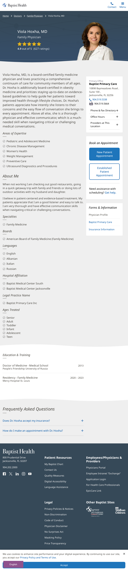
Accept (64, 565)
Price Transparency (55, 543)
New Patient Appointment (104, 154)
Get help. (110, 192)
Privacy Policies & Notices (58, 508)
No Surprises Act (53, 531)
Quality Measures (54, 475)
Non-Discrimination (55, 514)
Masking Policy (53, 537)
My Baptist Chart (53, 464)
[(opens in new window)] (120, 512)
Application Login (96, 479)
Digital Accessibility (55, 481)
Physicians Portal (96, 467)
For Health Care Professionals (103, 484)
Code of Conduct (54, 520)
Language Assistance (56, 487)
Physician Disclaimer (56, 526)
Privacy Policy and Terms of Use (38, 557)
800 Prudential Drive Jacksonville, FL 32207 (15, 459)
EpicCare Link (93, 490)
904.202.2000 (10, 467)
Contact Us (50, 469)
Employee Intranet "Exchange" (103, 473)
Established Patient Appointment (108, 173)
